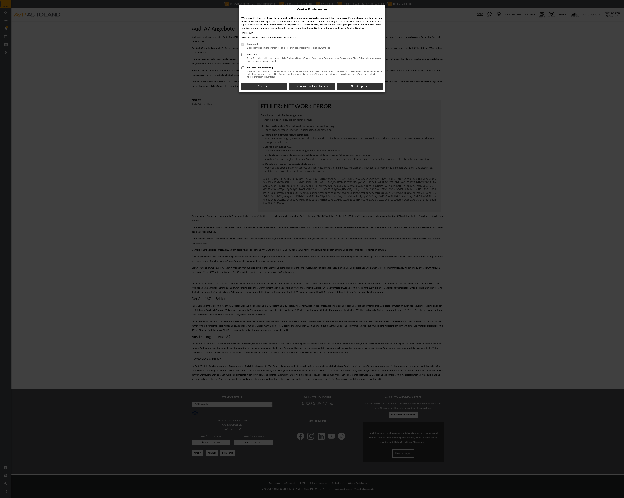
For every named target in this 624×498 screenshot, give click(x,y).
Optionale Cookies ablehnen (312, 86)
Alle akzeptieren (360, 86)
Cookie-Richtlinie (355, 28)
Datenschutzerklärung (334, 28)
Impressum (247, 33)
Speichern (264, 86)
